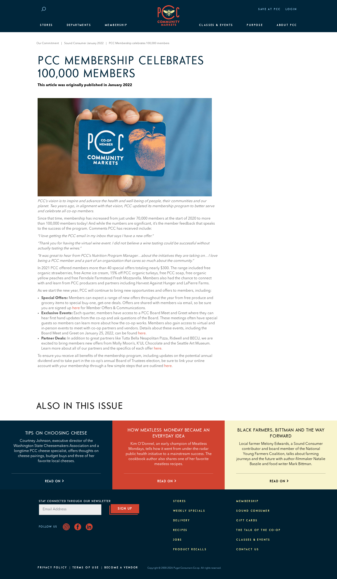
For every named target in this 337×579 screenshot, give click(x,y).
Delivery (181, 520)
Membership (116, 25)
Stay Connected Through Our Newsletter (75, 501)
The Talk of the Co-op (258, 530)
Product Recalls (190, 549)
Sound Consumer (253, 511)
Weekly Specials (189, 511)
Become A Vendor (121, 567)
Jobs (177, 540)
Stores (46, 25)
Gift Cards (246, 520)
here (76, 308)
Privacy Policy (52, 567)
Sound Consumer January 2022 (84, 43)
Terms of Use (85, 567)
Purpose (255, 25)
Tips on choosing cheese (56, 433)
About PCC (287, 25)
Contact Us (247, 549)
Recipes (180, 530)
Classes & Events (216, 25)
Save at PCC (269, 9)
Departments (79, 25)
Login (291, 9)
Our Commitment (47, 43)
